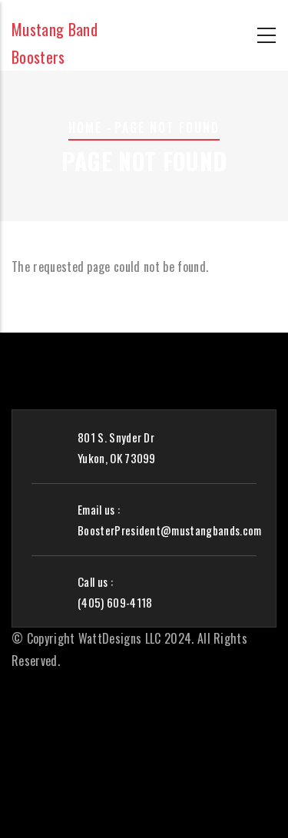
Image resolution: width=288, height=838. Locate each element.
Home (85, 127)
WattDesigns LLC (119, 638)
